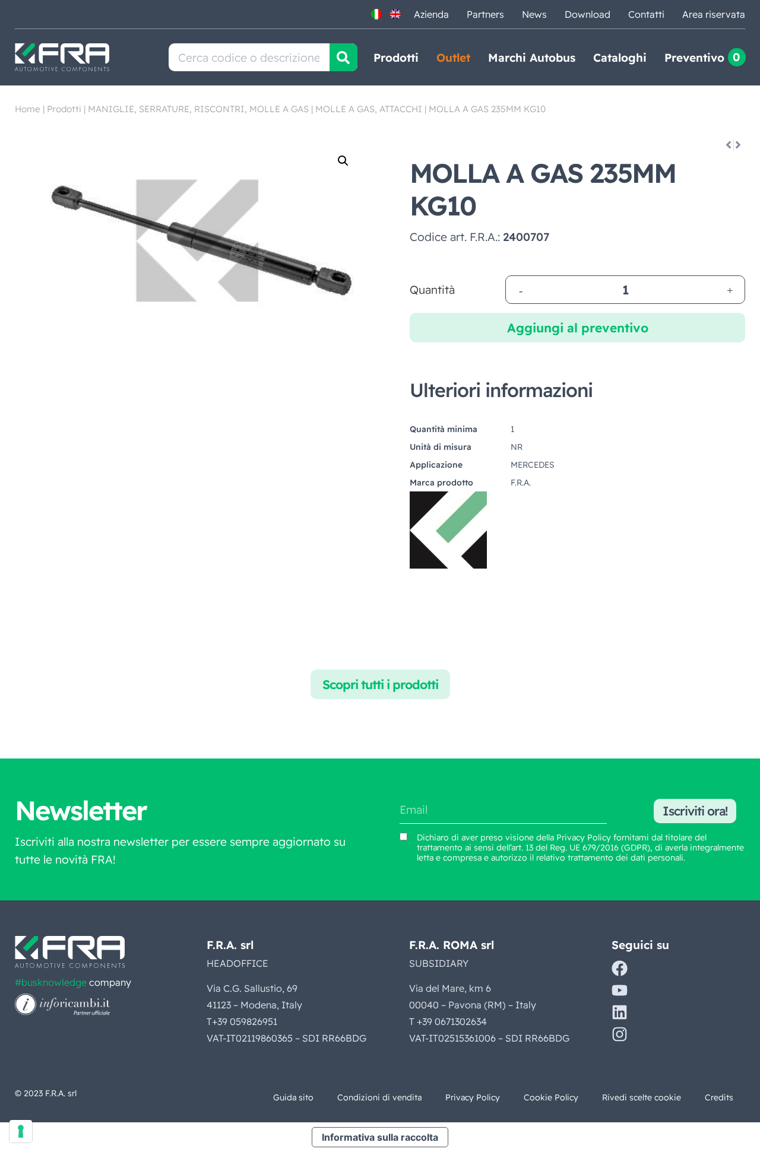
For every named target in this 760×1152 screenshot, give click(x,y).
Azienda (431, 14)
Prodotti (396, 57)
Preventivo (694, 57)
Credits (719, 1097)
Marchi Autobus (531, 57)
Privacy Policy (583, 837)
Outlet (453, 57)
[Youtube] (620, 990)
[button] (343, 161)
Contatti (646, 14)
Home (27, 109)
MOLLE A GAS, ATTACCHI (368, 109)
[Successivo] (739, 145)
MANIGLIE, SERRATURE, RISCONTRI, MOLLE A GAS (198, 109)
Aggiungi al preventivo (577, 327)
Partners (485, 14)
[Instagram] (620, 1034)
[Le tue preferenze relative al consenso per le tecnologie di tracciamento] (21, 1131)
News (534, 14)
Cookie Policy (551, 1097)
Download (587, 14)
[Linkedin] (620, 1012)
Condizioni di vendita (379, 1097)
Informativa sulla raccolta (380, 1137)
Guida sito (293, 1097)
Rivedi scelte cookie (641, 1097)
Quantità (432, 290)
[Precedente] (728, 145)
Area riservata (713, 14)
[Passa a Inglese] (395, 14)
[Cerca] (343, 57)
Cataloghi (620, 57)
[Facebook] (620, 968)
